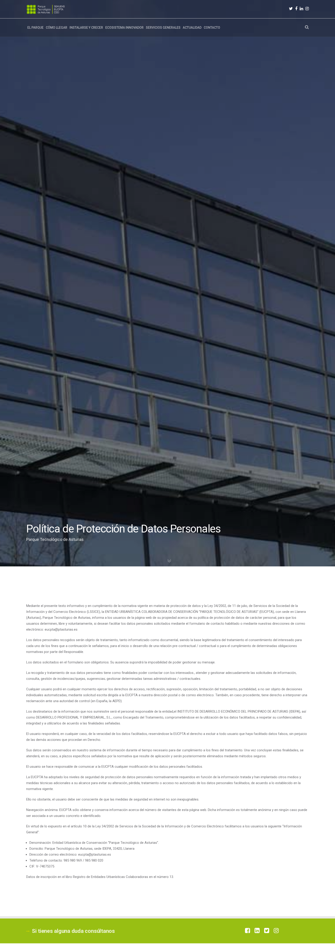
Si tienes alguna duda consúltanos (73, 931)
